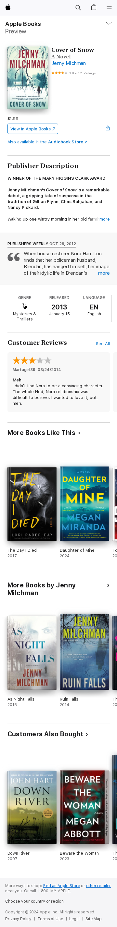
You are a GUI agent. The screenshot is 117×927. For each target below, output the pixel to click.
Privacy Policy (18, 919)
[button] (78, 8)
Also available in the (45, 141)
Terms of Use (50, 919)
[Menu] (109, 8)
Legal (74, 919)
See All (103, 343)
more (104, 219)
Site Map (93, 919)
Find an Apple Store (61, 886)
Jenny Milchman (68, 63)
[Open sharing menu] (107, 129)
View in (30, 128)
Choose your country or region (34, 901)
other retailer (98, 886)
